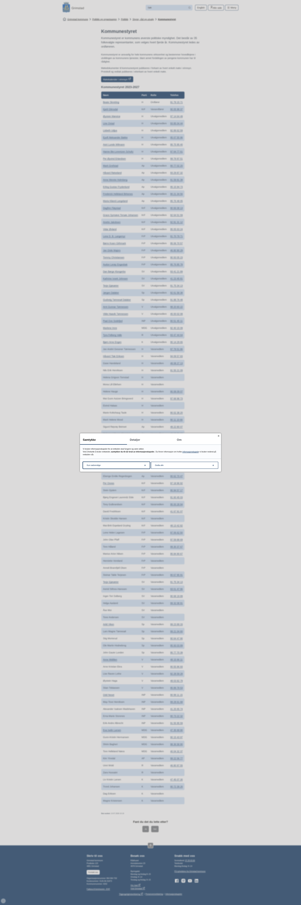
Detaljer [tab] (135, 439)
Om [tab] (179, 439)
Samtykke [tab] (89, 439)
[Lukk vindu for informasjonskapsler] (218, 436)
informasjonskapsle (190, 452)
